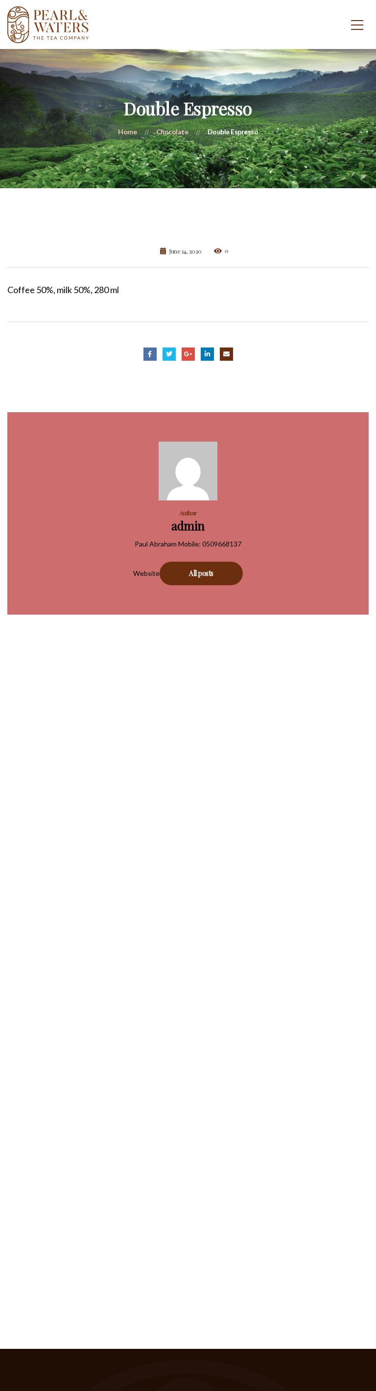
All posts (201, 573)
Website (146, 573)
